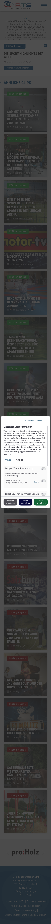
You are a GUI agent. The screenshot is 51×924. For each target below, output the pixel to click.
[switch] (43, 468)
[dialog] (25, 462)
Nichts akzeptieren (25, 502)
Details (36, 482)
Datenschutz (42, 420)
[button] (42, 469)
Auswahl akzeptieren (10, 502)
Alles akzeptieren (40, 502)
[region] (26, 460)
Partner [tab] (19, 460)
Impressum (29, 420)
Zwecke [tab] (8, 460)
